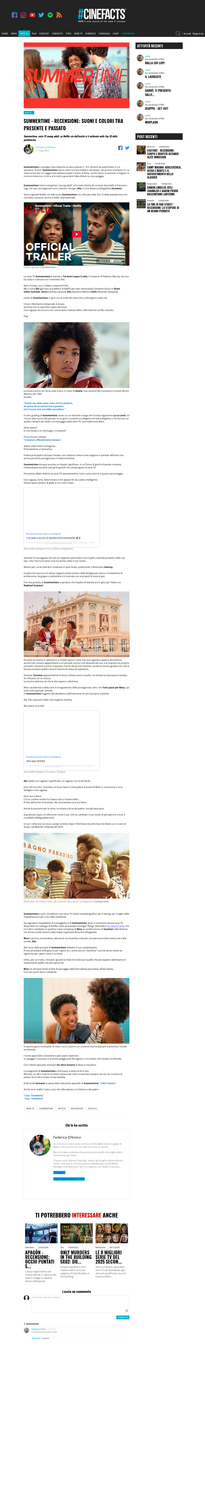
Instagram (59, 1172)
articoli (24, 33)
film (34, 33)
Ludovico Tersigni (52, 766)
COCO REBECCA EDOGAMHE (58, 542)
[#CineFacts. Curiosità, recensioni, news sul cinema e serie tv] (101, 22)
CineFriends (128, 33)
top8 (68, 33)
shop (116, 33)
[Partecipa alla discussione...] (80, 1304)
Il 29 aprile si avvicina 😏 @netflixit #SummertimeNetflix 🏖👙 (54, 538)
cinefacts (57, 33)
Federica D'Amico (46, 147)
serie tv (78, 33)
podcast (44, 33)
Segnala (45, 1338)
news (14, 33)
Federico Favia (38, 1329)
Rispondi (36, 1338)
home (5, 33)
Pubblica (123, 1317)
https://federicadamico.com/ (69, 1178)
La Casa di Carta (115, 926)
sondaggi (104, 33)
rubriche (90, 33)
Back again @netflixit (36, 761)
